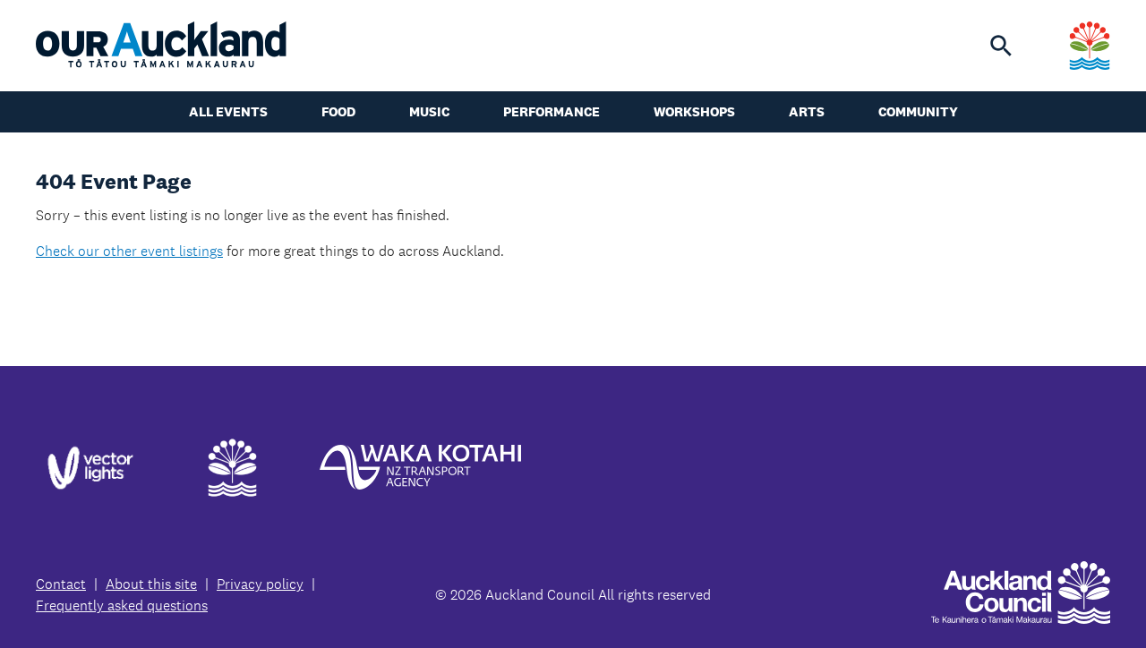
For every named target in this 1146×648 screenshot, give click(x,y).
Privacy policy (260, 584)
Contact (61, 584)
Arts (807, 111)
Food (338, 111)
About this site (151, 584)
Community (918, 111)
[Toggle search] (1001, 45)
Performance (551, 111)
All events (228, 111)
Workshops (694, 111)
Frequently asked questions (122, 605)
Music (429, 111)
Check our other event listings (129, 251)
